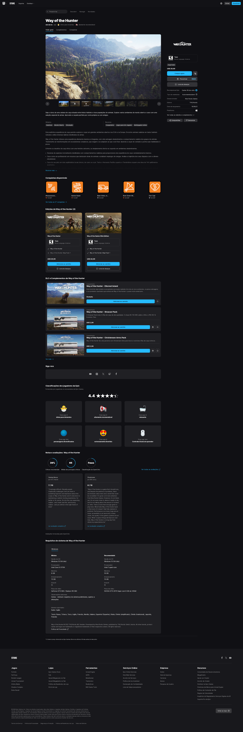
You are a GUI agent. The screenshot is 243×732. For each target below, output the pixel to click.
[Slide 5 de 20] (109, 104)
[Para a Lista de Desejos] (157, 301)
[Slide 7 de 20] (131, 104)
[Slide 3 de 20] (86, 104)
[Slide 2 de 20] (75, 104)
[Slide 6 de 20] (120, 104)
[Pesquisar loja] (47, 11)
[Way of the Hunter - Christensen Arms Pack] (65, 345)
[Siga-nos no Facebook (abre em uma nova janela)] (116, 374)
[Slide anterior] (47, 104)
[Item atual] (64, 104)
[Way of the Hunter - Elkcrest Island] (65, 293)
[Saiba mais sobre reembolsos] (196, 94)
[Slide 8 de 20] (143, 104)
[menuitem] (73, 12)
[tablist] (103, 549)
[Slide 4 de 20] (98, 104)
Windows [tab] (54, 549)
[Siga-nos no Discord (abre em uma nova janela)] (96, 374)
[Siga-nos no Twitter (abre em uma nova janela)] (103, 374)
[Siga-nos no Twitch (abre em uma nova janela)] (109, 374)
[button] (103, 170)
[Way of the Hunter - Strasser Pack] (65, 319)
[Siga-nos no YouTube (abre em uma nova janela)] (90, 374)
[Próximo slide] (159, 104)
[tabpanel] (103, 577)
